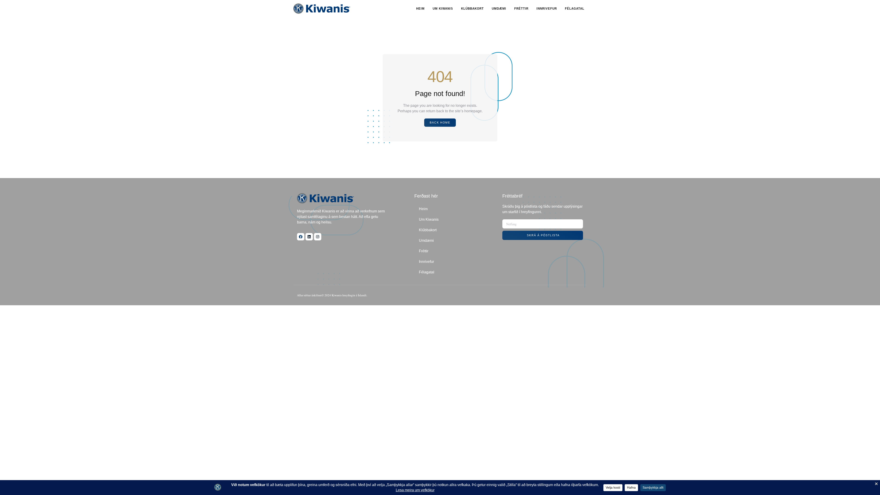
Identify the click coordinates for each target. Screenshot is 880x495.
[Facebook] (300, 236)
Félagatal (574, 8)
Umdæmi (499, 8)
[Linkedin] (309, 236)
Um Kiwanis (443, 8)
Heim (420, 8)
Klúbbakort (472, 8)
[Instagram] (317, 236)
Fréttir (521, 8)
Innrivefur (546, 8)
